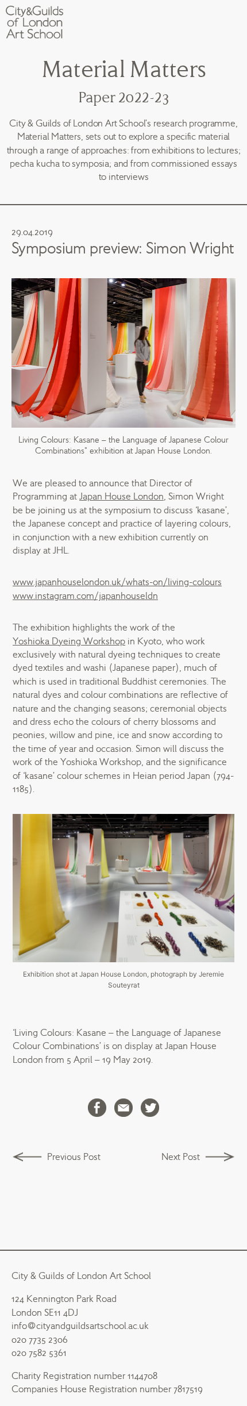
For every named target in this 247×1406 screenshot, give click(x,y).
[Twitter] (150, 1109)
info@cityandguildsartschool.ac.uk (80, 1325)
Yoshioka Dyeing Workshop (69, 641)
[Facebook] (97, 1109)
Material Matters (123, 70)
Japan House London (121, 496)
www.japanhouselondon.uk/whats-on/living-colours (117, 582)
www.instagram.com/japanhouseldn (85, 595)
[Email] (123, 1109)
